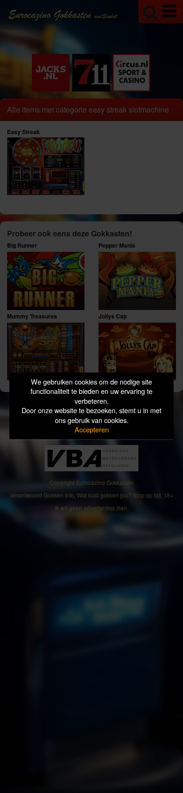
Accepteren (92, 430)
